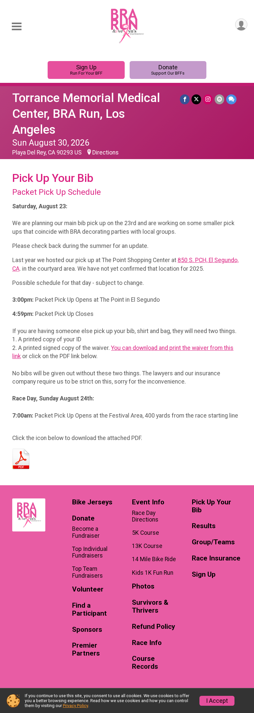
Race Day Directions (145, 516)
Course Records (145, 662)
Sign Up (86, 70)
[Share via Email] (219, 99)
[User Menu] (241, 24)
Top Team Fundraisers (87, 572)
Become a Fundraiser (86, 532)
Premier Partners (86, 649)
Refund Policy (153, 626)
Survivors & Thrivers (150, 606)
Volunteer (88, 589)
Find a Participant (89, 609)
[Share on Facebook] (185, 99)
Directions (105, 152)
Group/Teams (213, 542)
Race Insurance (216, 558)
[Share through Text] (231, 99)
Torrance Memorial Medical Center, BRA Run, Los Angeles (86, 114)
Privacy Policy (75, 705)
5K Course (145, 532)
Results (204, 526)
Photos (143, 586)
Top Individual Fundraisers (89, 552)
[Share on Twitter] (196, 99)
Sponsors (87, 629)
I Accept (217, 700)
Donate (168, 70)
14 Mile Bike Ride (154, 559)
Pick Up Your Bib (211, 506)
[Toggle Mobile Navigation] (16, 26)
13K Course (147, 546)
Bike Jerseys (92, 502)
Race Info (147, 643)
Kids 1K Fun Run (152, 572)
